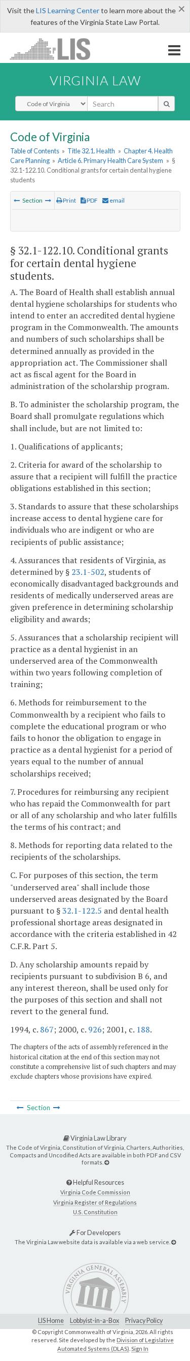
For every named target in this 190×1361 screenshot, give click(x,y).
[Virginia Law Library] (106, 1162)
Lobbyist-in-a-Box (94, 1320)
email (116, 200)
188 (143, 1029)
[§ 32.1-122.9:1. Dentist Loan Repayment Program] (17, 200)
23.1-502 (87, 571)
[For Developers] (173, 1242)
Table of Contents (34, 151)
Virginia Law (95, 80)
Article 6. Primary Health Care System (110, 160)
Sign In (139, 1348)
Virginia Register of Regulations (95, 1202)
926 (95, 1029)
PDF (92, 200)
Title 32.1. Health (91, 151)
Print (69, 200)
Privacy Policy (144, 1320)
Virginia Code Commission (95, 1192)
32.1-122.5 (82, 910)
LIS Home (51, 1320)
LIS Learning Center (67, 10)
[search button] (166, 103)
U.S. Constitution (95, 1212)
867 (47, 1029)
